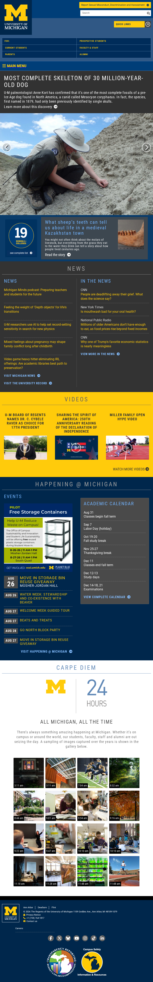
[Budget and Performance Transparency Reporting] (61, 962)
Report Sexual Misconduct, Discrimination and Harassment (113, 5)
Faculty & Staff (89, 48)
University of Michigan (16, 17)
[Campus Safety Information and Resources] (92, 962)
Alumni (84, 54)
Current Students (16, 48)
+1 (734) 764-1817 (35, 918)
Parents (10, 54)
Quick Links (123, 24)
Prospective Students (93, 41)
